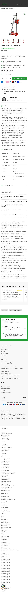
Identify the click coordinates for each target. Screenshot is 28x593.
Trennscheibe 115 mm (5, 559)
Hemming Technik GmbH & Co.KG (15, 402)
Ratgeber (3, 348)
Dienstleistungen (4, 349)
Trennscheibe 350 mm (5, 573)
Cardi (2, 456)
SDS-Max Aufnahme (5, 536)
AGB (2, 385)
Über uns (3, 351)
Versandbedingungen (5, 386)
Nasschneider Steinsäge (5, 522)
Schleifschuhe (4, 539)
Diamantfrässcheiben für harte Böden (8, 472)
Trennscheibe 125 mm (5, 560)
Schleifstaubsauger (4, 540)
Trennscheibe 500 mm (5, 577)
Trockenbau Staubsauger (6, 586)
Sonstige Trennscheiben (5, 544)
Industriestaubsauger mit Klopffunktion (8, 499)
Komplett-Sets (3, 513)
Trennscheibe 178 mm (5, 564)
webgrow (9, 410)
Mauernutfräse (4, 518)
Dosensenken (3, 476)
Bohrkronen (3, 452)
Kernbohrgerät (4, 505)
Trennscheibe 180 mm (5, 565)
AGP (2, 430)
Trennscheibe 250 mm (5, 570)
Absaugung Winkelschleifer (6, 433)
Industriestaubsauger (5, 496)
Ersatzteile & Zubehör (5, 479)
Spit (1, 547)
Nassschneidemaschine (5, 524)
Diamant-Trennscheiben (5, 467)
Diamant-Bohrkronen (5, 459)
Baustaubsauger (4, 436)
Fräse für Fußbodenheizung (6, 487)
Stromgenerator (4, 556)
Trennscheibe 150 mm (5, 562)
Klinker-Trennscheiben (5, 511)
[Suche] (17, 4)
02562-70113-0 (14, 336)
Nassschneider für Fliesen (6, 527)
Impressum (3, 390)
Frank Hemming (10, 98)
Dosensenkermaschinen (5, 478)
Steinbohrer (3, 551)
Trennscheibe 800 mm (5, 582)
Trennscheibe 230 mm (5, 568)
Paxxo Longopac (4, 530)
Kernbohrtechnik (4, 508)
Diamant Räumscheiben (5, 458)
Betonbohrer (3, 444)
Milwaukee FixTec (4, 519)
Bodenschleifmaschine (5, 449)
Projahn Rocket (4, 531)
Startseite (3, 8)
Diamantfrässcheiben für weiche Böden (8, 473)
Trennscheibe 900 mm (5, 583)
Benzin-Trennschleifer (5, 439)
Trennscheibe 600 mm (5, 579)
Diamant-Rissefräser (5, 464)
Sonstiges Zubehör (4, 545)
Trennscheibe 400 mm (5, 574)
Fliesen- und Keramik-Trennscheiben (8, 485)
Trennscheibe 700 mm (5, 580)
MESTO (2, 516)
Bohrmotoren (3, 453)
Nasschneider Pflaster (5, 521)
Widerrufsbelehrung (5, 388)
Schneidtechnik (4, 542)
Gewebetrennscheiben (5, 490)
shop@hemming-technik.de (14, 335)
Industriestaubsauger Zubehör (7, 498)
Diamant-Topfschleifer (5, 465)
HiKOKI (2, 494)
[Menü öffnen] (25, 4)
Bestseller (3, 441)
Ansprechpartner (4, 353)
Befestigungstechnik (5, 438)
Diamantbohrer (4, 468)
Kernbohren (3, 502)
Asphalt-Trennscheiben (5, 435)
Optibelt (2, 528)
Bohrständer (3, 455)
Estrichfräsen (3, 482)
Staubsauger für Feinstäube (6, 548)
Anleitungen (3, 355)
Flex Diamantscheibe (5, 484)
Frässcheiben (3, 488)
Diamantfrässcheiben (5, 470)
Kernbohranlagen (4, 501)
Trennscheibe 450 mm (5, 576)
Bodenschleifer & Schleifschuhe (7, 447)
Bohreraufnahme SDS (5, 450)
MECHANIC (3, 514)
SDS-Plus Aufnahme (5, 537)
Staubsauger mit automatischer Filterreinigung (10, 550)
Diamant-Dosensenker (5, 461)
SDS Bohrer (3, 534)
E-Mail (14, 100)
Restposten (3, 533)
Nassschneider (4, 525)
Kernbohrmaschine (4, 507)
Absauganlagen (4, 432)
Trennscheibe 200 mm (5, 567)
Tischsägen (3, 557)
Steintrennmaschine (5, 554)
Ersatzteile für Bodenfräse (6, 481)
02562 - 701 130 (19, 100)
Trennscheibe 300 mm (5, 571)
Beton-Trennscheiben (5, 442)
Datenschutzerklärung (6, 392)
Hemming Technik (4, 493)
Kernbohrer (3, 504)
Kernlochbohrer (4, 510)
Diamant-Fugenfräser (5, 462)
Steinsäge (3, 553)
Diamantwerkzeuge (4, 475)
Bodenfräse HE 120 (4, 445)
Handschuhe (3, 491)
